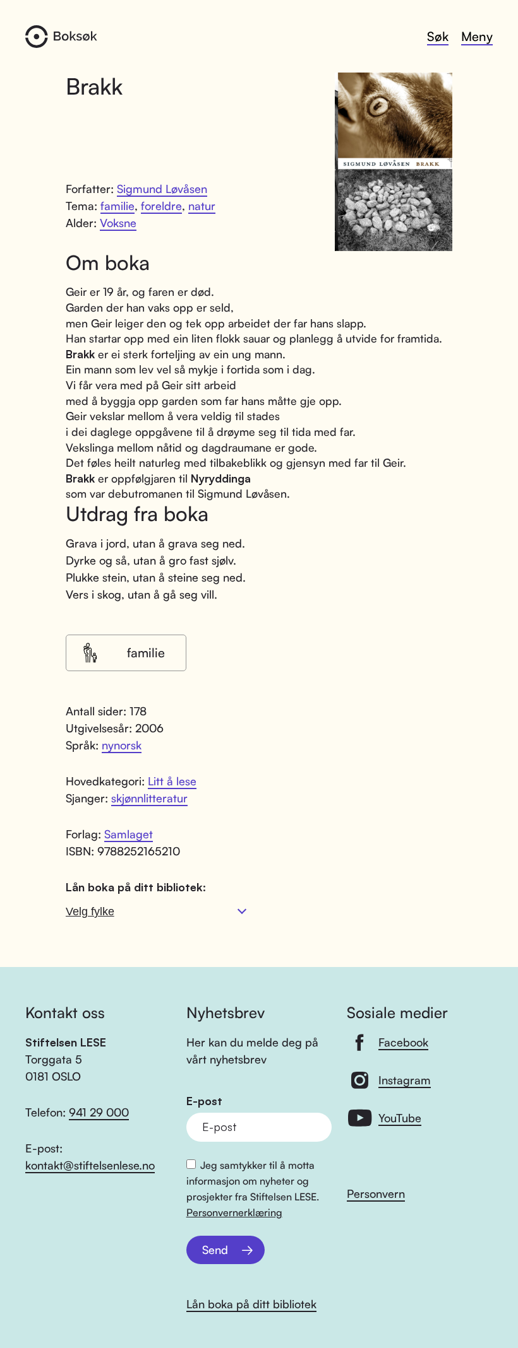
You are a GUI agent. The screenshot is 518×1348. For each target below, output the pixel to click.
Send (215, 1250)
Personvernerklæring (234, 1212)
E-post (204, 1101)
